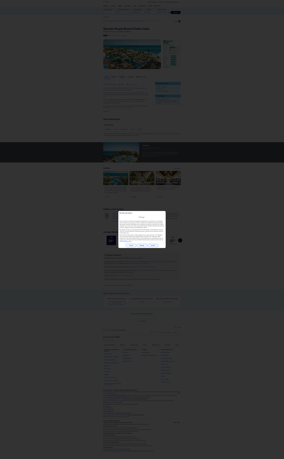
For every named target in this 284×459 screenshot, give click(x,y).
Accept (131, 245)
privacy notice (127, 241)
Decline (153, 245)
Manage (142, 245)
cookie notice (123, 239)
